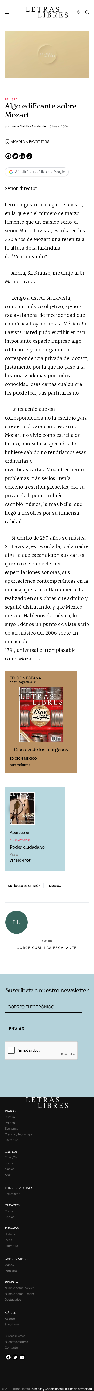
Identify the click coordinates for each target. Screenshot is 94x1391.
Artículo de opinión (24, 885)
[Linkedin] (22, 156)
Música (55, 885)
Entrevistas (12, 1194)
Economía (11, 1129)
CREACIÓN (12, 1205)
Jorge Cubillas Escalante (47, 948)
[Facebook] (8, 156)
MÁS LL (10, 1313)
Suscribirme (12, 1324)
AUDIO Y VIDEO (16, 1259)
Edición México (23, 758)
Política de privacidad (77, 1389)
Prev (11, 722)
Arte (8, 1175)
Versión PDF (20, 860)
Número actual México (19, 1288)
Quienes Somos (15, 1336)
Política (10, 1123)
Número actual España (20, 1294)
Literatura (11, 1140)
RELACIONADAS (21, 966)
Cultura (10, 1117)
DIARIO (10, 1111)
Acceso (10, 1319)
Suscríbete (20, 765)
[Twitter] (15, 156)
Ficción (9, 1217)
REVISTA (11, 1282)
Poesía (9, 1211)
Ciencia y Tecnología (18, 1134)
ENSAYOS (12, 1228)
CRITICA (11, 1151)
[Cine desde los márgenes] (41, 716)
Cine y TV (11, 1157)
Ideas (8, 1240)
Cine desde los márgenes (41, 749)
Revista (11, 99)
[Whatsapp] (29, 156)
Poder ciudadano (27, 847)
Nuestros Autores (16, 1342)
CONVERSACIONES (19, 1188)
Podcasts (11, 1271)
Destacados (13, 1299)
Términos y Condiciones (46, 1389)
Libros (9, 1163)
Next (71, 722)
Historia (10, 1234)
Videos (9, 1265)
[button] (10, 12)
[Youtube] (22, 1357)
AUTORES (63, 966)
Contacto (11, 1347)
